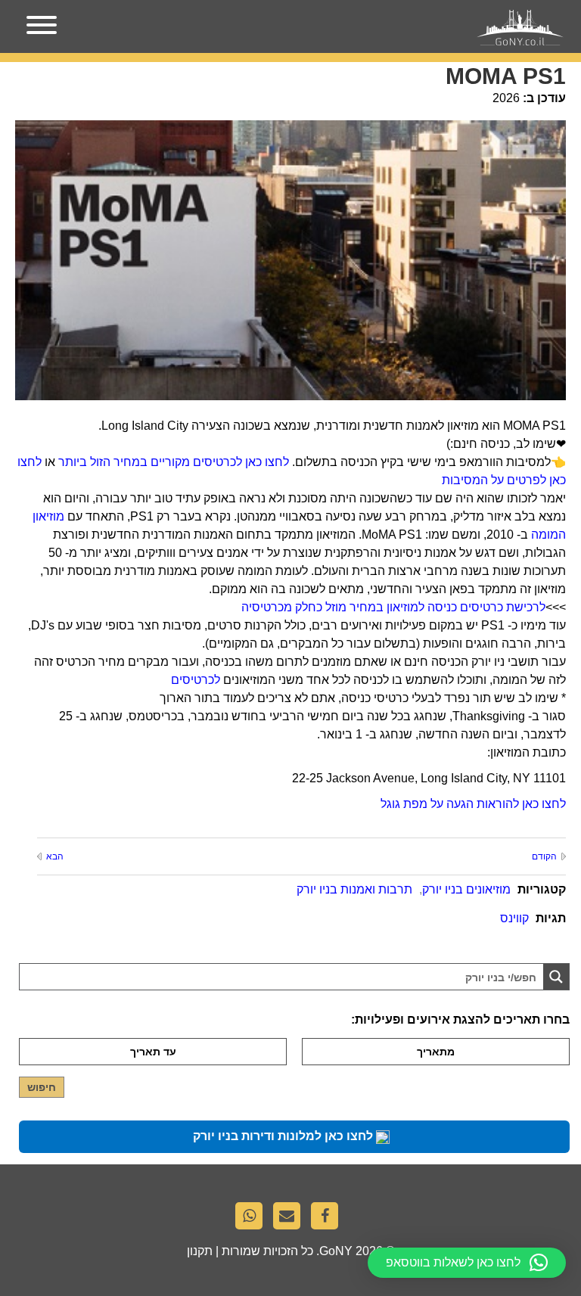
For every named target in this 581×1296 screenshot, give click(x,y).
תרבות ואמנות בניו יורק (354, 889)
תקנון (200, 1251)
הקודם (544, 856)
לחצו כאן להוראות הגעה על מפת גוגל (473, 803)
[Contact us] (290, 1219)
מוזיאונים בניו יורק (466, 889)
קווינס (514, 918)
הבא (55, 856)
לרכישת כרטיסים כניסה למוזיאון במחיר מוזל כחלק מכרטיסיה (393, 607)
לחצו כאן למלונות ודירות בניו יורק (284, 1136)
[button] (467, 1263)
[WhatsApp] (252, 1219)
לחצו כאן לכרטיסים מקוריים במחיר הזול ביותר (173, 461)
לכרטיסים (195, 679)
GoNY (336, 1251)
